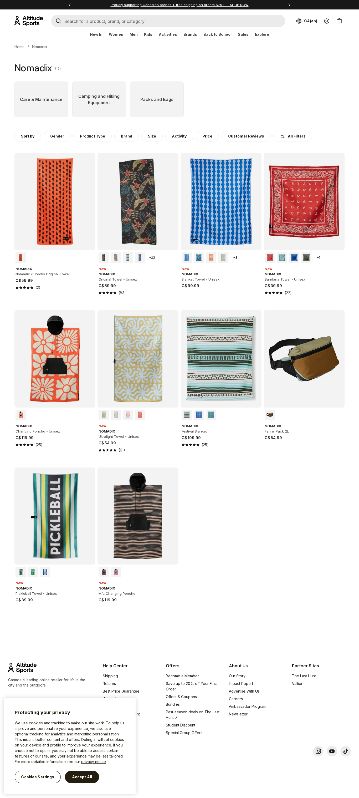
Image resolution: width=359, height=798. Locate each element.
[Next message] (289, 4)
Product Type (92, 136)
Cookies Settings (37, 777)
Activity (179, 136)
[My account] (326, 21)
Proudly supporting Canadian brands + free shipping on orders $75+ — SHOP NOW (180, 5)
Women (116, 34)
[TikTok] (345, 751)
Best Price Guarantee (121, 691)
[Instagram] (318, 751)
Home (19, 46)
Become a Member (182, 676)
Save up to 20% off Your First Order (191, 686)
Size (152, 136)
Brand (126, 136)
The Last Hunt (304, 676)
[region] (70, 746)
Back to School (217, 34)
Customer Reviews (246, 136)
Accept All (82, 777)
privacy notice (93, 761)
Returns (109, 683)
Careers (236, 699)
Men (134, 34)
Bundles (173, 704)
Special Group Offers (184, 732)
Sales (243, 34)
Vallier (297, 683)
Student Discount (180, 725)
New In (96, 34)
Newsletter (238, 714)
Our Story (237, 676)
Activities (168, 34)
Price (207, 136)
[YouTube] (332, 751)
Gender (57, 136)
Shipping (110, 676)
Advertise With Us (244, 691)
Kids (148, 34)
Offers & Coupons (181, 696)
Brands (190, 34)
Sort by (27, 136)
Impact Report (241, 683)
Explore (262, 34)
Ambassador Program (247, 706)
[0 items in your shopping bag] (339, 21)
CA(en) (310, 21)
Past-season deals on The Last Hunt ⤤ (192, 715)
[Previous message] (69, 4)
